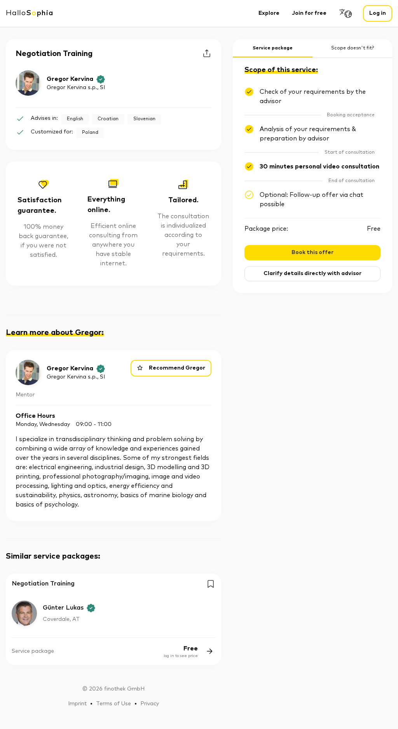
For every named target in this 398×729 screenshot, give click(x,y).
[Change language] (346, 13)
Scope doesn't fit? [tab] (352, 48)
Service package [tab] (273, 48)
